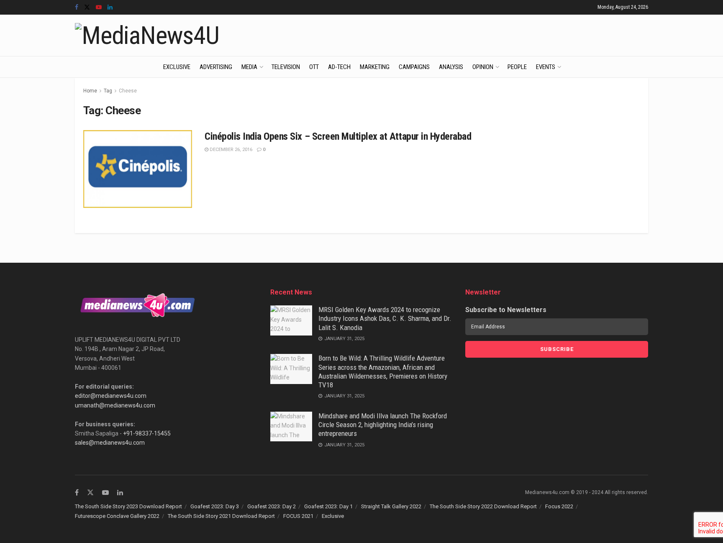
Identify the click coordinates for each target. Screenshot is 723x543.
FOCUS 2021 (298, 516)
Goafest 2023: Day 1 (328, 506)
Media (249, 67)
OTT (314, 67)
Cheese (128, 91)
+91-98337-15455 (147, 433)
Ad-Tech (339, 67)
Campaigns (414, 67)
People (517, 67)
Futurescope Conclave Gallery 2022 (117, 516)
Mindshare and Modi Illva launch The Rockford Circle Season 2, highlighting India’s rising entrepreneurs (382, 425)
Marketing (375, 67)
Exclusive (176, 67)
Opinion (482, 67)
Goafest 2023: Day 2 (271, 506)
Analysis (451, 67)
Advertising (216, 67)
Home (90, 91)
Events (545, 67)
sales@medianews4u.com (110, 442)
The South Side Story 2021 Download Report (221, 516)
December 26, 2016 (230, 149)
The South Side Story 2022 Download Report (483, 506)
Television (286, 67)
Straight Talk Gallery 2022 (391, 506)
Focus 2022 (559, 506)
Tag (108, 91)
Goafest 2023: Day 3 (214, 506)
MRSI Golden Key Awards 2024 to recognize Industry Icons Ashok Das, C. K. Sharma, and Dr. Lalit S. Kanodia (384, 318)
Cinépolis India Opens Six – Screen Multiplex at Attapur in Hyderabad (338, 136)
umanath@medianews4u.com (115, 405)
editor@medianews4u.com (110, 395)
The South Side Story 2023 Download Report (128, 506)
